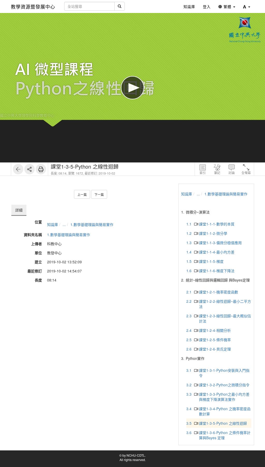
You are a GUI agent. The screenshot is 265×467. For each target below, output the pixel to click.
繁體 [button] (227, 6)
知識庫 (52, 224)
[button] (246, 6)
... (64, 224)
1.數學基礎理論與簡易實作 (91, 224)
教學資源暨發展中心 (33, 6)
